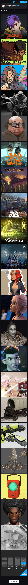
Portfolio (13, 581)
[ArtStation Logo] (14, 2)
